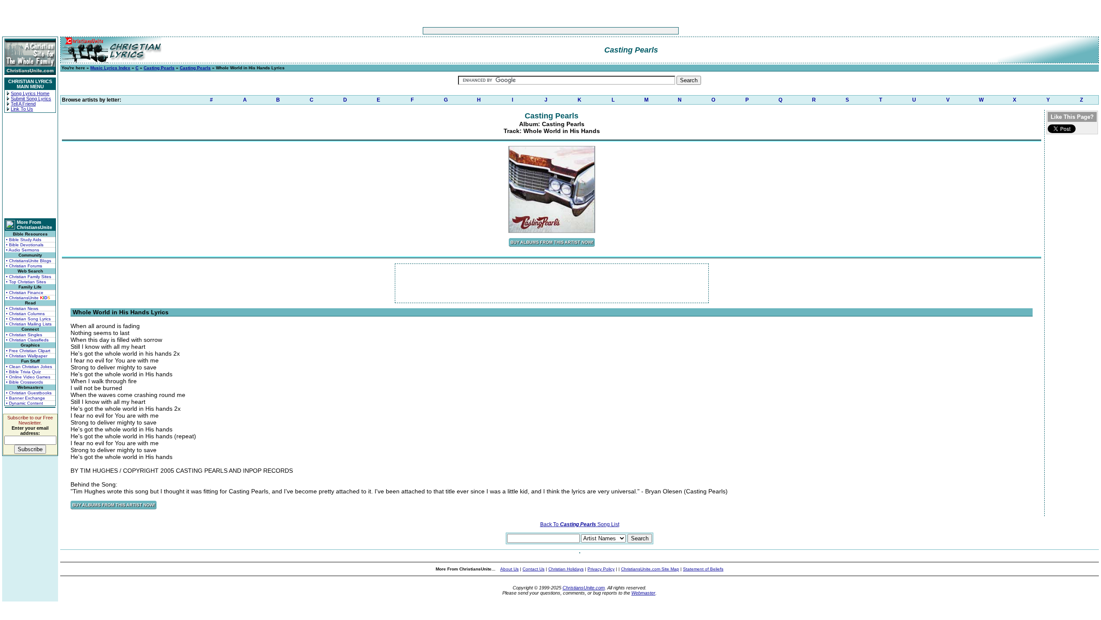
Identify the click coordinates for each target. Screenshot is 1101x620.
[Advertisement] (523, 31)
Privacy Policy (601, 569)
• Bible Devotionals (24, 244)
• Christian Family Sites (28, 276)
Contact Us (533, 569)
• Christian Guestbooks (29, 393)
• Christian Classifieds (27, 340)
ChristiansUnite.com (584, 587)
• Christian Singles (24, 334)
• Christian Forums (24, 266)
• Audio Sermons (22, 250)
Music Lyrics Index (110, 67)
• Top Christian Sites (26, 281)
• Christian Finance (24, 292)
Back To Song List (579, 524)
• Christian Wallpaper (26, 355)
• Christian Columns (25, 313)
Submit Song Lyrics (31, 98)
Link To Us (22, 109)
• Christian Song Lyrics (28, 318)
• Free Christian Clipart (28, 350)
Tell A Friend (23, 103)
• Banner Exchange (25, 398)
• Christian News (22, 308)
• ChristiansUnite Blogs (28, 260)
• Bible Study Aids (23, 239)
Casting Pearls (159, 67)
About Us (509, 569)
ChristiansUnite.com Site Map (650, 569)
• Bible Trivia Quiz (23, 371)
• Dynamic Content (24, 403)
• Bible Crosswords (24, 382)
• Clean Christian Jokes (29, 366)
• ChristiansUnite (28, 297)
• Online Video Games (28, 377)
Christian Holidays (566, 569)
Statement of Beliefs (703, 569)
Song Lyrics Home (30, 93)
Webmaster (643, 592)
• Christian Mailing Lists (29, 324)
